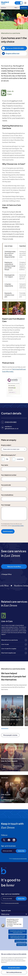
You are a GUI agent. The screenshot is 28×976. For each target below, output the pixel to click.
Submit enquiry (8, 531)
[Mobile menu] (25, 2)
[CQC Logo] (13, 381)
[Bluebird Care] (5, 4)
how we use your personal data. (20, 858)
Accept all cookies (14, 968)
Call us (17, 3)
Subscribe (21, 851)
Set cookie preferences (14, 972)
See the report (11, 392)
